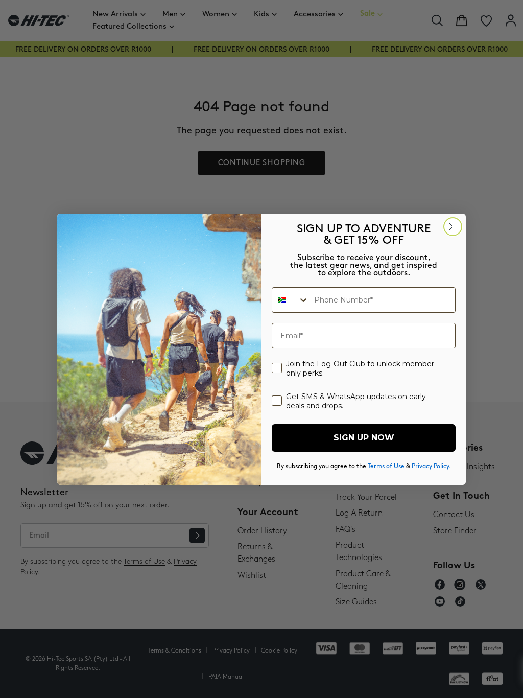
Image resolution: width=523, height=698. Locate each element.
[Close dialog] (453, 227)
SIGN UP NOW (364, 438)
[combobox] (290, 300)
